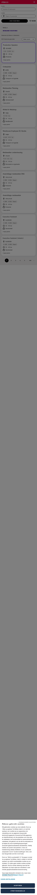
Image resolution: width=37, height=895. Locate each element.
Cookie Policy (7, 875)
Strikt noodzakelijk (18, 891)
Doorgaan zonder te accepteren (27, 822)
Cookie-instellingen (8, 879)
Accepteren (18, 885)
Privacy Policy (18, 875)
